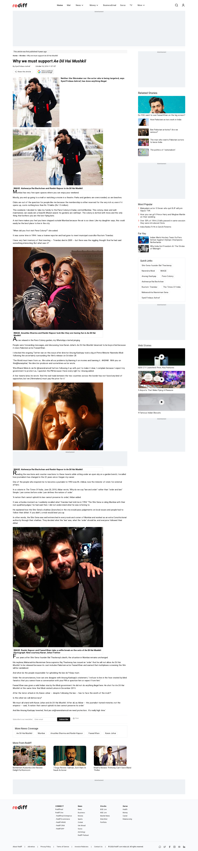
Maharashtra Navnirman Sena (155, 292)
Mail (68, 5)
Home (60, 5)
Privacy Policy (46, 847)
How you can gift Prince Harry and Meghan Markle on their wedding (162, 215)
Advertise (31, 847)
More (140, 5)
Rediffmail (59, 809)
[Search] (176, 5)
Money (93, 5)
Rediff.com (118, 847)
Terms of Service (63, 847)
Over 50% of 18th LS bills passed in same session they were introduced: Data (162, 221)
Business (81, 813)
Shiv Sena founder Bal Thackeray (156, 265)
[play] (161, 357)
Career (125, 816)
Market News (105, 816)
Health (125, 809)
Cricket (80, 822)
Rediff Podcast (83, 835)
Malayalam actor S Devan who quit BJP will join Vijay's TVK (161, 209)
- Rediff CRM (60, 826)
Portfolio (103, 822)
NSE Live (103, 813)
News (78, 5)
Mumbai (41, 733)
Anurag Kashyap (149, 276)
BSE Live (103, 809)
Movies (22, 56)
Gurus (123, 5)
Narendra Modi (148, 271)
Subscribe (63, 719)
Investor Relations (81, 847)
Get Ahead (82, 826)
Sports (80, 819)
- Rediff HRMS (60, 822)
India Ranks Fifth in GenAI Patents (155, 227)
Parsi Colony (167, 276)
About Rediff (17, 847)
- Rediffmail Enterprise (63, 816)
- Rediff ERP (59, 829)
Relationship (127, 819)
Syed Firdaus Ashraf (22, 66)
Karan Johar (110, 733)
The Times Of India (172, 287)
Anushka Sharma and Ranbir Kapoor (67, 733)
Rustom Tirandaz (149, 287)
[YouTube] (179, 847)
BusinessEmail (109, 5)
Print (77, 718)
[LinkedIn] (184, 847)
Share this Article (24, 72)
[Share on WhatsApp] (160, 847)
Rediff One (59, 813)
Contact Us (98, 847)
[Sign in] (183, 5)
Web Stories (144, 345)
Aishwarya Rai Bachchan (153, 281)
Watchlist (103, 819)
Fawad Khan (94, 733)
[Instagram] (174, 847)
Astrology (81, 832)
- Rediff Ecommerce (62, 819)
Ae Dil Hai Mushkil (24, 733)
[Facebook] (170, 847)
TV (131, 5)
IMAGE (163, 271)
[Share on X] (165, 847)
